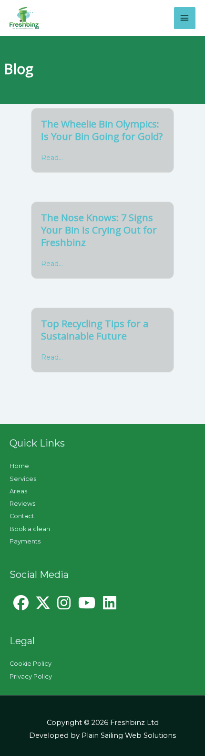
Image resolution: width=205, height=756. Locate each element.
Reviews (22, 503)
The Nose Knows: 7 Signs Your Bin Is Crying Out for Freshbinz (99, 230)
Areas (18, 491)
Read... (52, 157)
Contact (22, 516)
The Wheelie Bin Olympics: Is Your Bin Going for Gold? (102, 130)
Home (19, 465)
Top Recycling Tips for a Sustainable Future (94, 329)
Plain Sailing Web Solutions (129, 735)
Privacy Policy (31, 676)
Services (23, 478)
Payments (25, 541)
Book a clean (30, 528)
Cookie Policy (30, 663)
